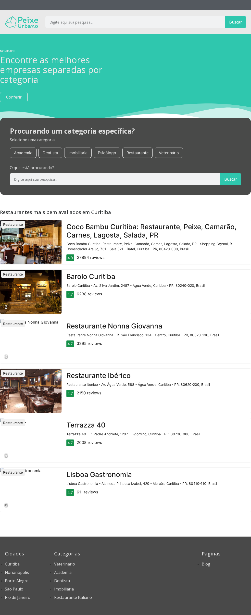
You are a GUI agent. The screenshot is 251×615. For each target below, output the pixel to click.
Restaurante (137, 152)
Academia (23, 152)
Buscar (235, 22)
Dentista (50, 152)
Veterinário (169, 152)
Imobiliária (78, 152)
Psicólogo (107, 152)
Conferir (14, 97)
